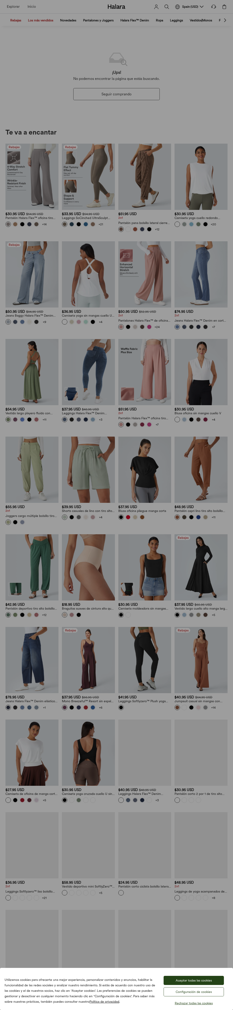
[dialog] (116, 505)
